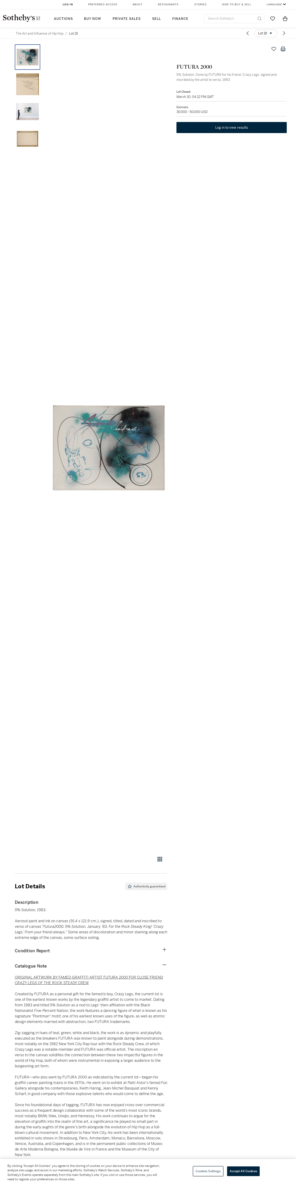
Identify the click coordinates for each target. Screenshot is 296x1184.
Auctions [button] (63, 19)
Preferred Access (102, 4)
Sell (156, 19)
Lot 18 (73, 33)
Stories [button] (200, 4)
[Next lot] (284, 33)
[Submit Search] (259, 18)
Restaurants (168, 4)
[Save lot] (274, 49)
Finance (180, 19)
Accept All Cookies (243, 1171)
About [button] (137, 4)
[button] (108, 447)
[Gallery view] (159, 859)
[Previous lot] (247, 33)
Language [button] (274, 4)
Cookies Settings (208, 1171)
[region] (148, 1171)
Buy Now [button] (92, 19)
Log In (68, 4)
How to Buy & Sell (236, 4)
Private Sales (127, 19)
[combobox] (234, 18)
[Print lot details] (283, 49)
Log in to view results (231, 127)
